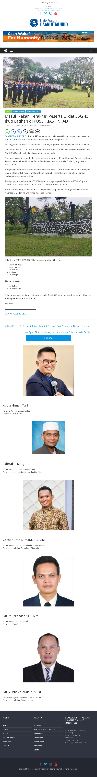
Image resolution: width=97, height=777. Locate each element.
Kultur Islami (39, 741)
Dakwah (37, 725)
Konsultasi (7, 741)
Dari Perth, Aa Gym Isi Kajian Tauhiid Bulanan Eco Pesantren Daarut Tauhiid (47, 326)
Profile (5, 729)
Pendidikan (38, 733)
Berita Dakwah (18, 112)
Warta (5, 733)
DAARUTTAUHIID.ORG (15, 136)
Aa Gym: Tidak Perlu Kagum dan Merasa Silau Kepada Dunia (59, 332)
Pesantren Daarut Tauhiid (41, 125)
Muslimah (38, 746)
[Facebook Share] (13, 131)
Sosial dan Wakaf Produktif (45, 729)
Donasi (6, 746)
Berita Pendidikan (33, 112)
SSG (52, 125)
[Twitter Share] (25, 131)
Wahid (26, 125)
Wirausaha (38, 737)
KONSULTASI (48, 338)
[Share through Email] (31, 131)
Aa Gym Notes (9, 737)
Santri (36, 750)
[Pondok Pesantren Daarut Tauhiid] (6, 50)
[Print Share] (37, 131)
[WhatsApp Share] (7, 131)
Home (5, 725)
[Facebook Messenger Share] (19, 131)
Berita (8, 112)
